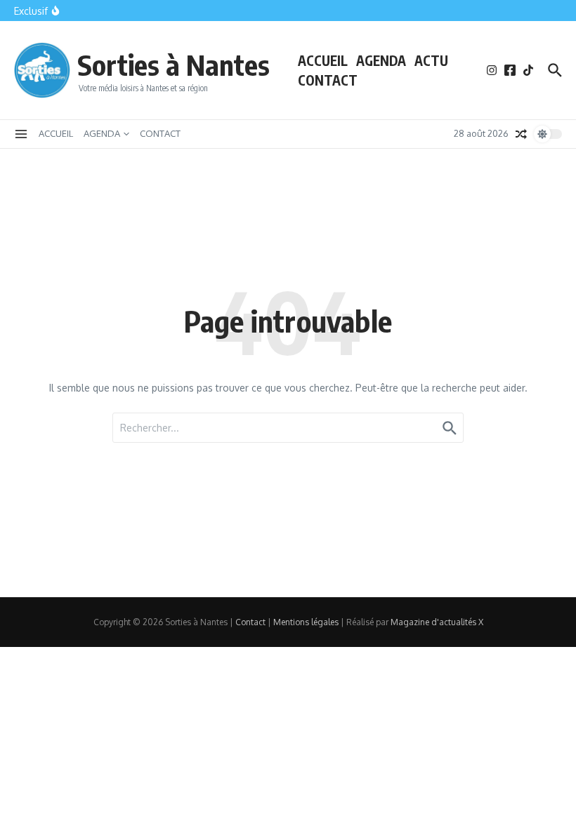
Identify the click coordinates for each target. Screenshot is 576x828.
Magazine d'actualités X (437, 622)
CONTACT (328, 80)
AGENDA (381, 60)
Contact (250, 622)
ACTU (431, 60)
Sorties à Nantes (173, 64)
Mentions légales (306, 622)
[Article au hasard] (521, 134)
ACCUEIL (323, 60)
